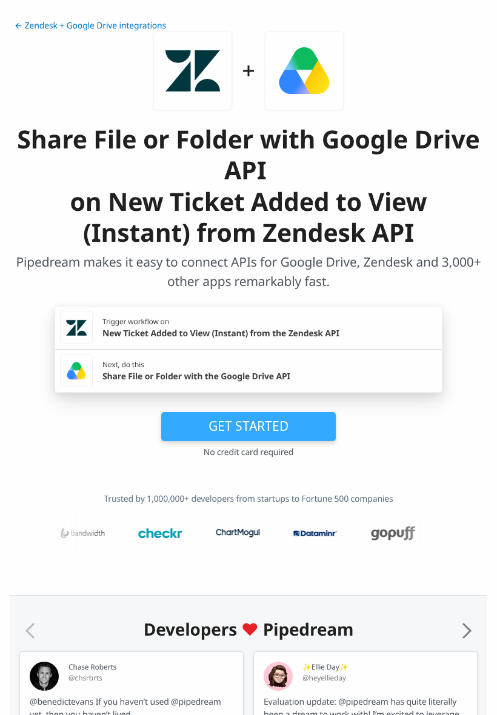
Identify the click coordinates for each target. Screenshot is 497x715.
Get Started (248, 425)
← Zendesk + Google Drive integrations (90, 26)
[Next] (466, 631)
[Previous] (30, 631)
